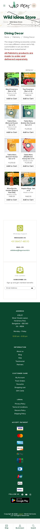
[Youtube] (26, 494)
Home (5, 22)
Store (6, 37)
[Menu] (6, 5)
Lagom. (21, 514)
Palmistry (16, 37)
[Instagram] (30, 494)
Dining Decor (29, 37)
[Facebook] (22, 494)
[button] (34, 5)
